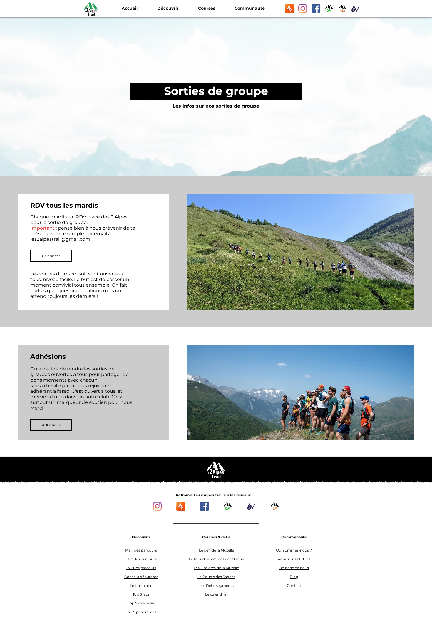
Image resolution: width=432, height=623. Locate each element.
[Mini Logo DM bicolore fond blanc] (329, 8)
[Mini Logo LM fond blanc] (342, 8)
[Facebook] (316, 8)
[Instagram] (302, 8)
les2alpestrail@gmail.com (60, 239)
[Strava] (289, 8)
